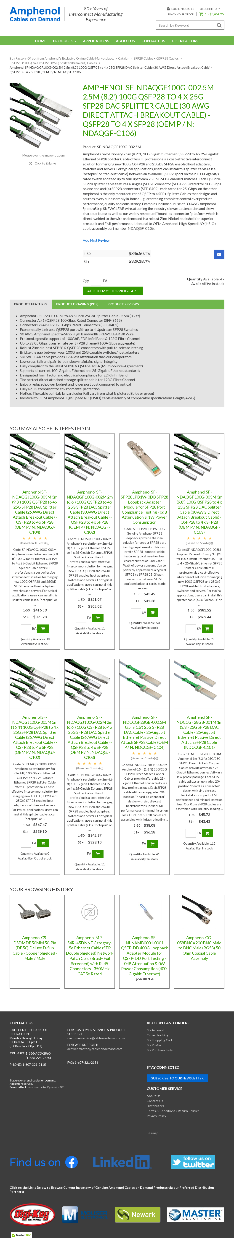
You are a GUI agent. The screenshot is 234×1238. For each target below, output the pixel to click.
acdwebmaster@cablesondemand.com (94, 1049)
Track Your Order (181, 14)
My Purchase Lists (160, 1050)
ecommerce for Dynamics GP (45, 1087)
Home (40, 41)
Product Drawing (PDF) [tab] (77, 304)
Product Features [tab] (30, 304)
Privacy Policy (156, 1116)
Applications (96, 41)
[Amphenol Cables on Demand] (35, 14)
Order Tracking (157, 1035)
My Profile (154, 1045)
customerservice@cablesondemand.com (96, 1038)
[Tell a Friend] (219, 254)
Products (63, 41)
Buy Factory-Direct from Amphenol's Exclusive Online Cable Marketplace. (62, 58)
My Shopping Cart (159, 1040)
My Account (155, 1030)
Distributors (185, 41)
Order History (210, 8)
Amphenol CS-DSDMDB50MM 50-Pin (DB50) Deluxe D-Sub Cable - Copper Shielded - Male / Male (35, 948)
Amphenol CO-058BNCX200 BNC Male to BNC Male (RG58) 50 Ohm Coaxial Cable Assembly (199, 948)
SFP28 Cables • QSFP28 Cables (156, 58)
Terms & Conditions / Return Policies (173, 1111)
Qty (86, 280)
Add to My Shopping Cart (112, 291)
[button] (211, 14)
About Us (125, 41)
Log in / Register (182, 8)
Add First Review (96, 240)
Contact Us (153, 41)
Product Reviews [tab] (123, 304)
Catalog (123, 58)
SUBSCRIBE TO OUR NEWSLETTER (177, 1078)
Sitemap (152, 1133)
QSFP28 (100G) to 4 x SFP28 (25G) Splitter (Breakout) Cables (54, 63)
